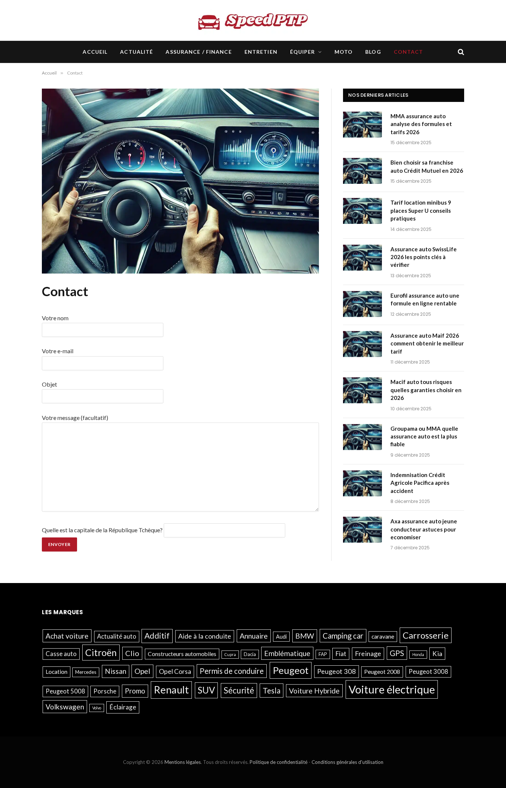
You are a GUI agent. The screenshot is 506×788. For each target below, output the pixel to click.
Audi (281, 636)
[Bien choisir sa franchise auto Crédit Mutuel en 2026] (363, 172)
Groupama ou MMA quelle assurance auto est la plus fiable (424, 436)
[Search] (460, 52)
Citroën (101, 652)
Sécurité (239, 690)
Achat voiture (67, 636)
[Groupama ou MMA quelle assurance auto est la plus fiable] (363, 438)
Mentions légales (182, 762)
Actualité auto (116, 636)
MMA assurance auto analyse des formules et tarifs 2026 (421, 124)
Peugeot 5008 (65, 691)
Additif (157, 635)
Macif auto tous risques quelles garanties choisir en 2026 (426, 389)
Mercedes (85, 672)
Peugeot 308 (336, 671)
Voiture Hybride (314, 690)
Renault (171, 689)
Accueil (95, 52)
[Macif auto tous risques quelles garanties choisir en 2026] (363, 391)
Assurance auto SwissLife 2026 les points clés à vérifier (423, 257)
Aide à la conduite (204, 636)
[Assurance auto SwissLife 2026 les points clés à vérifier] (363, 259)
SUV (206, 690)
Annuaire (254, 636)
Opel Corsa (175, 671)
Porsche (104, 691)
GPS (397, 653)
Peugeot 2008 (382, 671)
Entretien (260, 52)
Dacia (250, 654)
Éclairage (122, 707)
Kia (437, 653)
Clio (132, 653)
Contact (408, 52)
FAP (323, 654)
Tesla (271, 690)
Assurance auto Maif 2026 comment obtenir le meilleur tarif (427, 343)
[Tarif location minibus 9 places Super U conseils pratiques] (363, 212)
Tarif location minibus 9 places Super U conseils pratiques (420, 210)
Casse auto (61, 654)
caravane (383, 636)
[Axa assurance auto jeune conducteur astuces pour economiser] (363, 531)
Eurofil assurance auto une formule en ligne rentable (424, 299)
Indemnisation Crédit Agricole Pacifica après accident (419, 482)
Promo (135, 690)
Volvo (96, 707)
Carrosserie (426, 635)
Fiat (340, 654)
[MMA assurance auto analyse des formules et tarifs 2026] (363, 126)
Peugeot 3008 (428, 671)
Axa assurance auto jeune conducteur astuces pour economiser (423, 529)
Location (56, 671)
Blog (373, 52)
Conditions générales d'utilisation (347, 762)
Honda (418, 654)
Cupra (230, 654)
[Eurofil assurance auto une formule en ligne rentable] (363, 305)
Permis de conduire (232, 670)
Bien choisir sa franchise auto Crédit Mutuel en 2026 (426, 166)
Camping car (343, 635)
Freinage (368, 653)
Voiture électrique (392, 689)
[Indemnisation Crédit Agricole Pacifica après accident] (363, 484)
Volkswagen (65, 706)
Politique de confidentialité (278, 762)
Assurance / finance (199, 52)
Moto (343, 52)
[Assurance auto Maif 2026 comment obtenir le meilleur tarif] (363, 345)
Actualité (136, 52)
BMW (304, 636)
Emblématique (287, 653)
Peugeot (291, 670)
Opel (142, 670)
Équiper (302, 52)
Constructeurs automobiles (182, 653)
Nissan (115, 671)
